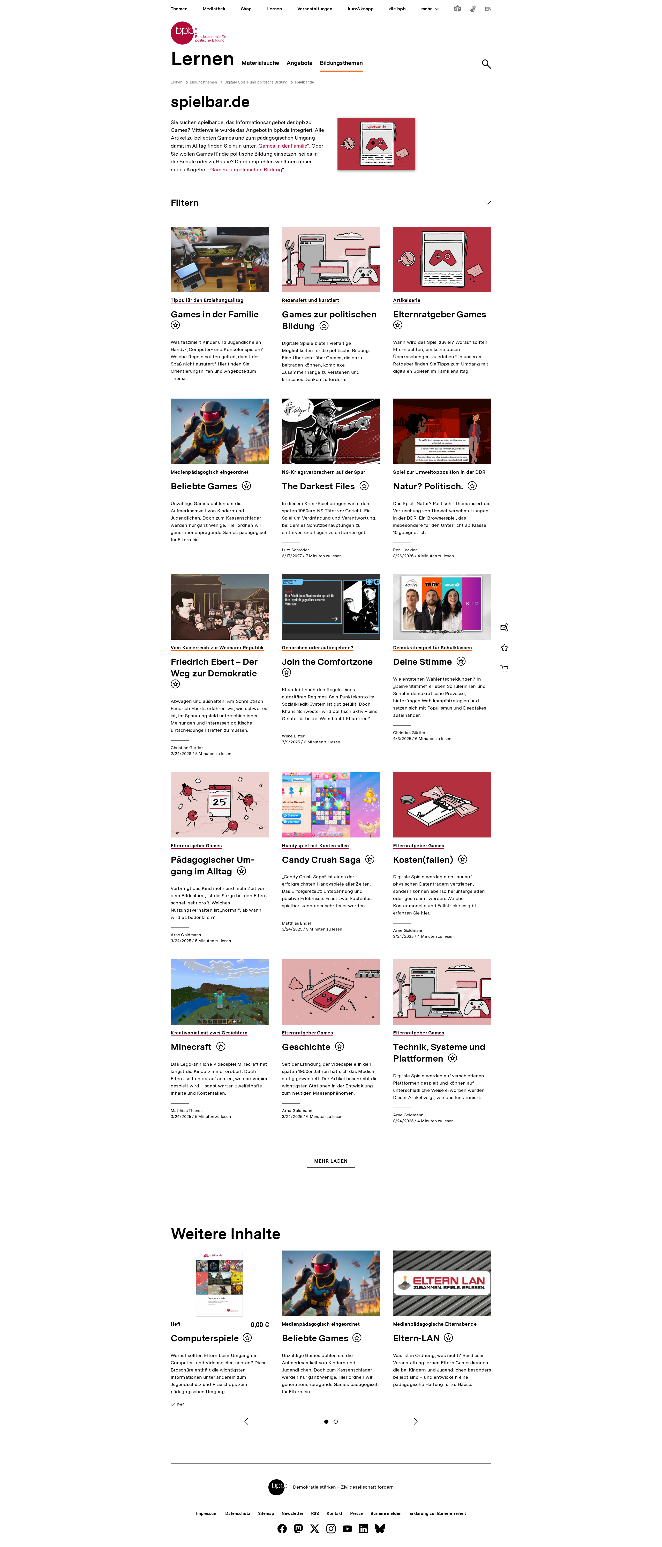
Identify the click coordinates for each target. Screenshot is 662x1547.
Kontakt (334, 1513)
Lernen (176, 82)
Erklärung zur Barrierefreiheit (437, 1513)
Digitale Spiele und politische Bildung (255, 82)
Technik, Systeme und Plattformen (439, 1052)
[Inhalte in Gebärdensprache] (473, 9)
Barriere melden (386, 1513)
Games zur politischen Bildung (246, 169)
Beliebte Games (205, 486)
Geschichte (307, 1046)
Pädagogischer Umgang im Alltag (212, 865)
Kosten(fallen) (424, 859)
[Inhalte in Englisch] (488, 9)
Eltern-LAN (416, 1338)
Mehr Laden (331, 1161)
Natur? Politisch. (429, 486)
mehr (430, 8)
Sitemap (266, 1513)
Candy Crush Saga (322, 859)
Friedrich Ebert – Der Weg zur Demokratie (214, 667)
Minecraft (192, 1046)
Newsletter (292, 1513)
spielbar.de (304, 82)
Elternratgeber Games (439, 314)
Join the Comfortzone (327, 661)
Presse (356, 1513)
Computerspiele (205, 1338)
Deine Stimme (423, 661)
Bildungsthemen (203, 82)
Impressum (206, 1513)
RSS (315, 1513)
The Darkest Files (319, 486)
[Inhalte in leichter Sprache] (457, 9)
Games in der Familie (282, 146)
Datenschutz (237, 1513)
